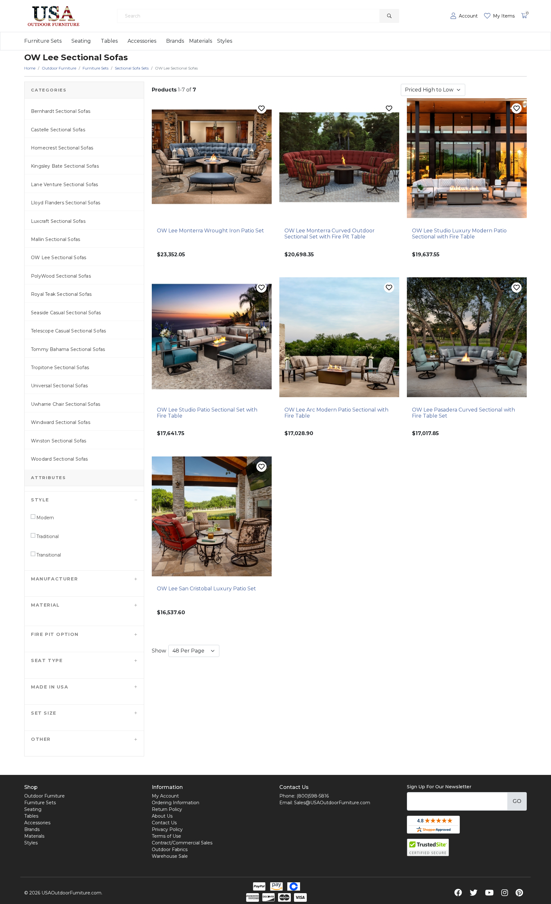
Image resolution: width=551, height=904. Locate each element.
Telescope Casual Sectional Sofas (68, 331)
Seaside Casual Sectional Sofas (66, 313)
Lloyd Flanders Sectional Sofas (65, 203)
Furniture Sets (43, 41)
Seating (81, 41)
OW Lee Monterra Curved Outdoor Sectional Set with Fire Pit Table (329, 234)
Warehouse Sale (170, 856)
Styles (224, 41)
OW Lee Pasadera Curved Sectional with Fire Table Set (463, 413)
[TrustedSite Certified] (428, 847)
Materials (200, 41)
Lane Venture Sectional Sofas (64, 184)
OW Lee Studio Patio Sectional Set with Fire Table (207, 413)
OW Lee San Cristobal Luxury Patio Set (206, 589)
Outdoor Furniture (44, 796)
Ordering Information (175, 803)
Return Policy (167, 809)
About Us (162, 816)
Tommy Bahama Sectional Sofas (68, 349)
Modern (44, 518)
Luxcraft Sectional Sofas (58, 221)
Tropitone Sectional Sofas (60, 367)
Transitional (48, 555)
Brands (175, 41)
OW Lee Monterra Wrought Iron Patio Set (210, 231)
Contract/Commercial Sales (182, 843)
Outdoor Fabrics (169, 849)
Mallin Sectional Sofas (55, 239)
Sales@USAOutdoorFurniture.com (332, 803)
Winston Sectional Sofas (58, 441)
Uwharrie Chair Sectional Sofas (65, 404)
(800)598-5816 (313, 796)
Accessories (142, 41)
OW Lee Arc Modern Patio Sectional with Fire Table (336, 413)
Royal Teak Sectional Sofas (61, 294)
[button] (84, 499)
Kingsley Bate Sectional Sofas (65, 166)
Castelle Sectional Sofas (58, 130)
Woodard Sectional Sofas (59, 459)
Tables (109, 41)
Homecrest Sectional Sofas (62, 148)
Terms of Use (166, 836)
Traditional (47, 536)
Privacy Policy (167, 829)
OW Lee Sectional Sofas (58, 257)
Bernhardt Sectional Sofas (60, 111)
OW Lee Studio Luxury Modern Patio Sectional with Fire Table (459, 234)
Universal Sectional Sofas (59, 386)
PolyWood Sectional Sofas (61, 276)
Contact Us (164, 823)
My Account (165, 796)
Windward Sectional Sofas (60, 422)
